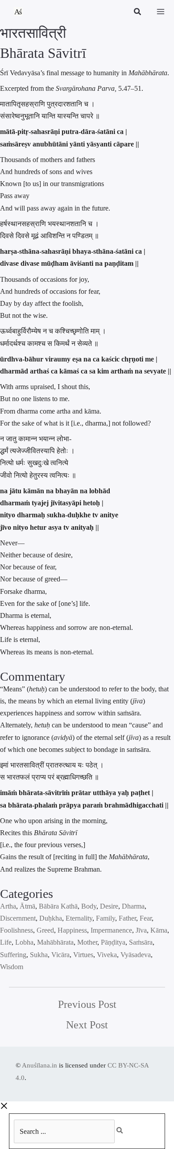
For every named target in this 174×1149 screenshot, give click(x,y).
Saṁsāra (141, 942)
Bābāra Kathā (58, 906)
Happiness (72, 930)
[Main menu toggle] (160, 11)
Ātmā (27, 906)
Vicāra (60, 954)
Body (88, 906)
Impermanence (111, 930)
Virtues (83, 954)
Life (6, 942)
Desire (109, 906)
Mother (87, 942)
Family (105, 918)
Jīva (141, 930)
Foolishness (16, 930)
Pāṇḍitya (113, 942)
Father (127, 918)
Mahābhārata (55, 942)
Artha (8, 906)
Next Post (87, 1024)
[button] (138, 12)
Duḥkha (50, 918)
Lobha (24, 942)
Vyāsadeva (135, 954)
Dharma (133, 906)
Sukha (39, 954)
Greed (45, 930)
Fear (146, 918)
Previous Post (87, 1004)
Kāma (158, 930)
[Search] (124, 1128)
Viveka (107, 954)
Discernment (18, 918)
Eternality (79, 918)
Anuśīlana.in (39, 1065)
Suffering (13, 954)
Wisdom (11, 966)
